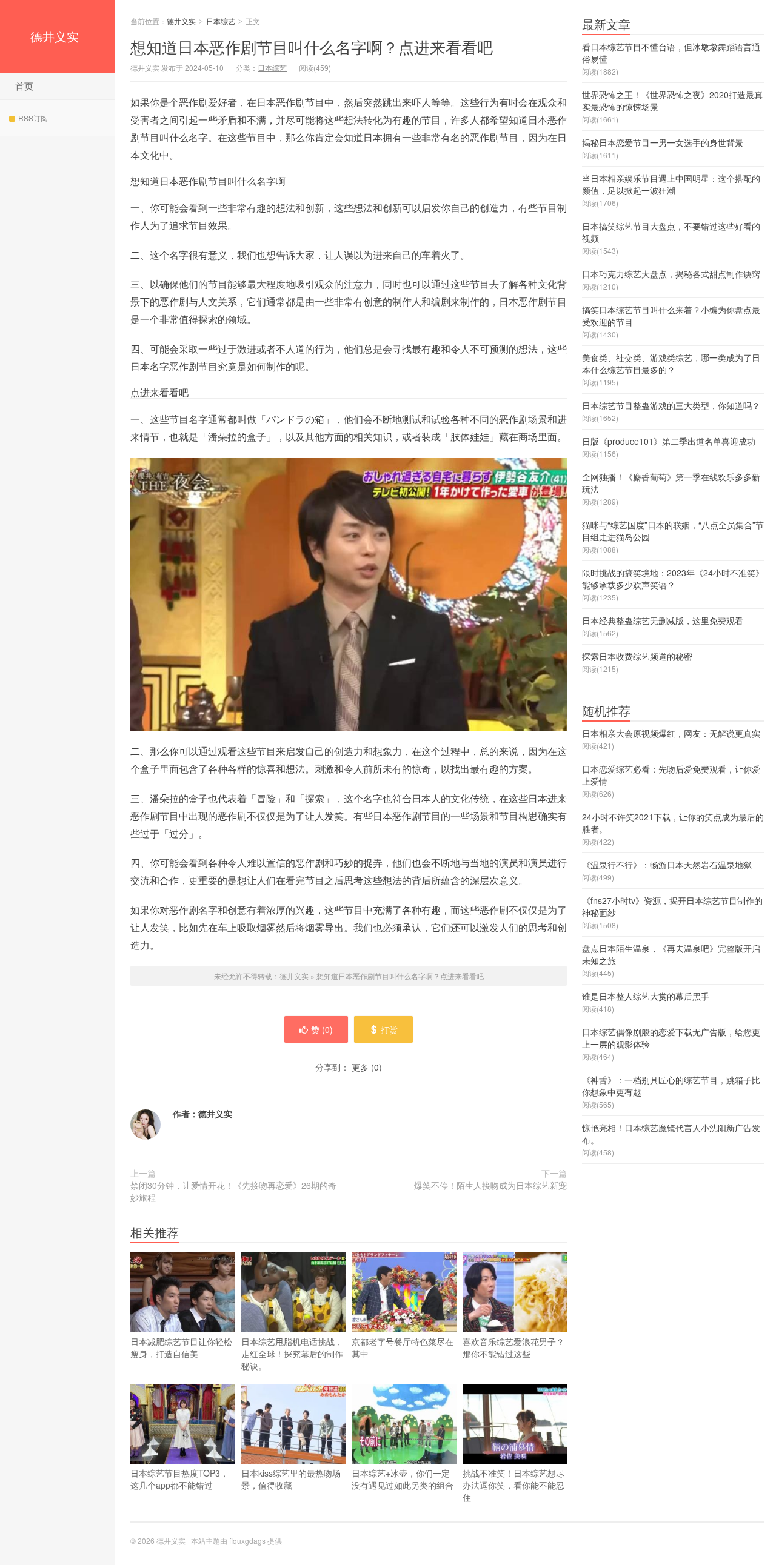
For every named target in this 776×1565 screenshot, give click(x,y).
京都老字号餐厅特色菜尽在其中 (402, 1347)
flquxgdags (247, 1540)
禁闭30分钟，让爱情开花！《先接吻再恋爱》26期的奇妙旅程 (233, 1191)
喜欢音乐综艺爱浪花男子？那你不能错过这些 (513, 1347)
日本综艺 (220, 21)
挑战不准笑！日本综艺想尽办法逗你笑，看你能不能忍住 (513, 1485)
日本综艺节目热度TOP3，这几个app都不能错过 (179, 1479)
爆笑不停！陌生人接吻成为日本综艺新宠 (490, 1185)
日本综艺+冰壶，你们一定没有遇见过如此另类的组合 (402, 1479)
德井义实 (54, 36)
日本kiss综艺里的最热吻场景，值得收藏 (291, 1479)
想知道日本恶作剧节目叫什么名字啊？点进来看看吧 (311, 46)
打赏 (389, 1029)
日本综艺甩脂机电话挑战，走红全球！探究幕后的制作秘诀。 (292, 1353)
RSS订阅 (33, 118)
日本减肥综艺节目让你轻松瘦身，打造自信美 (181, 1347)
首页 (24, 85)
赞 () (322, 1029)
